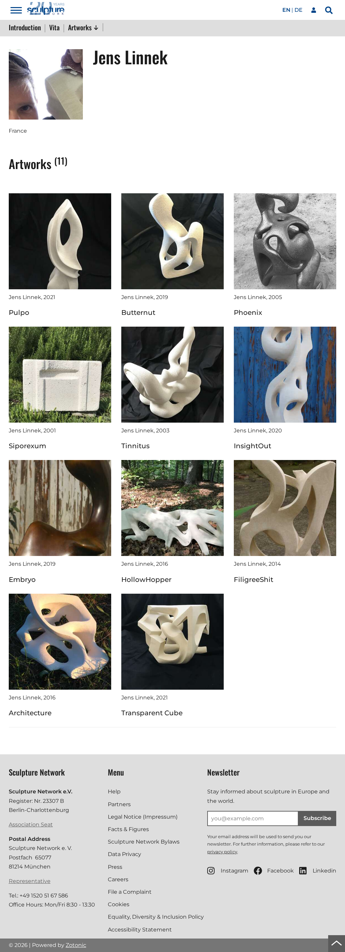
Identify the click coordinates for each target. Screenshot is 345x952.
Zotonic (76, 945)
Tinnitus (135, 446)
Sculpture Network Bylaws (144, 842)
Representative (30, 881)
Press (115, 867)
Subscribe (317, 818)
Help (114, 791)
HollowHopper (146, 580)
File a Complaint (130, 892)
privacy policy (222, 851)
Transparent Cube (152, 713)
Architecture (30, 713)
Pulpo (19, 312)
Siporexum (27, 446)
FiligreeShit (253, 580)
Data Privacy (124, 854)
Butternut (138, 312)
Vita (54, 28)
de (298, 10)
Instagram (234, 870)
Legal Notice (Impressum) (143, 817)
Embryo (22, 580)
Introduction (25, 28)
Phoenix (248, 312)
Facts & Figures (128, 829)
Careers (118, 879)
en (286, 10)
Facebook (280, 870)
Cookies (118, 904)
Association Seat (31, 824)
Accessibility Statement (140, 929)
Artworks (80, 27)
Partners (119, 804)
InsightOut (252, 446)
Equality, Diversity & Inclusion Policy (156, 917)
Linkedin (324, 870)
